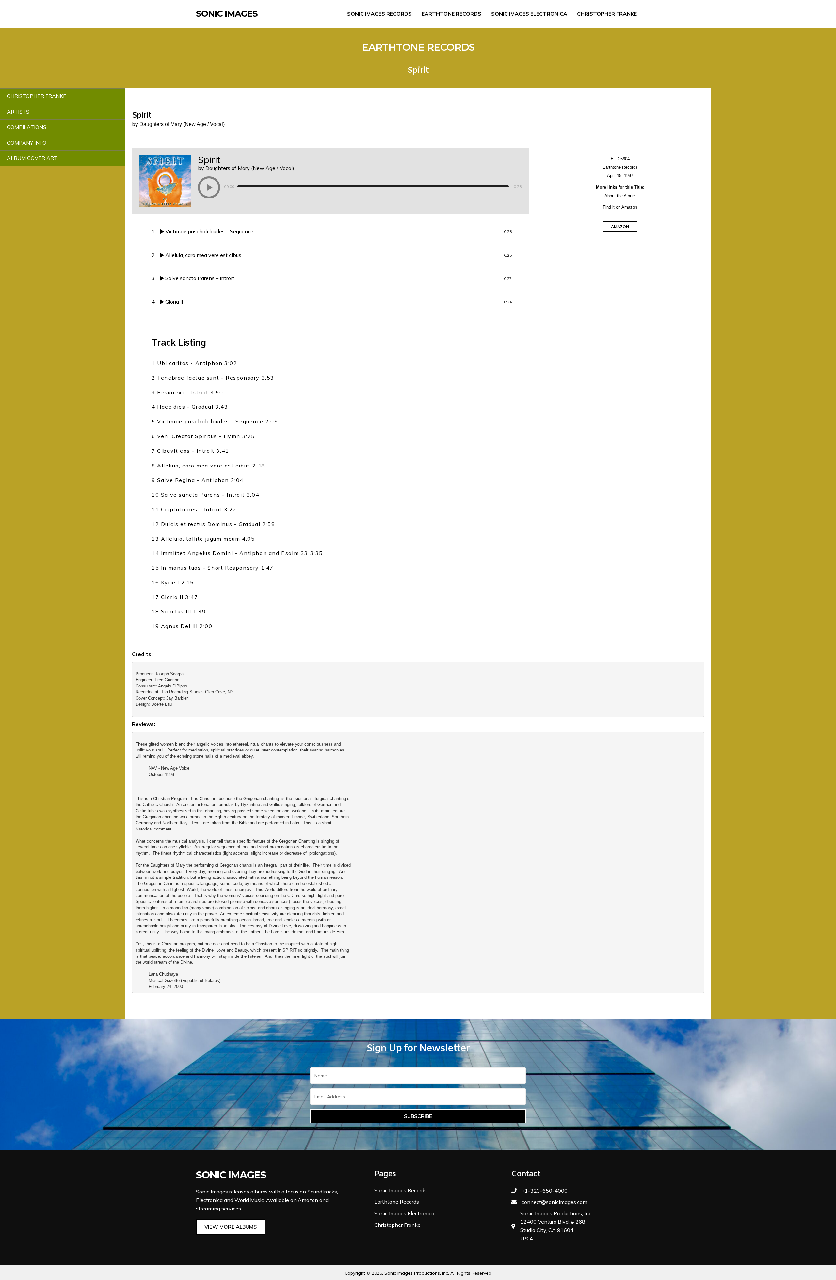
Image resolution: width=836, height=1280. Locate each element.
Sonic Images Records (400, 1190)
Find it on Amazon (620, 207)
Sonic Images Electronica (404, 1213)
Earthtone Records (396, 1201)
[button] (209, 187)
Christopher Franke (397, 1225)
